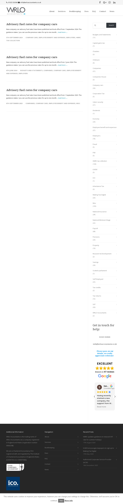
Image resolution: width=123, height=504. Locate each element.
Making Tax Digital (99, 195)
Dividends (96, 110)
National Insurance (100, 212)
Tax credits (97, 287)
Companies (48, 70)
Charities (96, 51)
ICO (94, 178)
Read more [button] (101, 407)
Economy (96, 119)
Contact (102, 11)
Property (96, 245)
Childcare (96, 60)
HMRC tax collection (100, 161)
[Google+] (104, 2)
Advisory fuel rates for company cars (31, 24)
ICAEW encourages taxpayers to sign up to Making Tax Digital (98, 449)
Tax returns (97, 296)
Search (111, 25)
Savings (95, 262)
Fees (86, 11)
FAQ (94, 11)
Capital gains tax (99, 43)
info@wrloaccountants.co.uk (30, 2)
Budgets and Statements (31, 70)
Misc (78, 103)
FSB (94, 153)
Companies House (99, 77)
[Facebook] (100, 2)
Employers (70, 37)
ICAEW (95, 169)
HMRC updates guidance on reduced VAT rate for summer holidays (98, 438)
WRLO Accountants (99, 313)
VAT (94, 304)
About (51, 11)
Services (62, 11)
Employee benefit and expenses (52, 37)
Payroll (95, 228)
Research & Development (102, 254)
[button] (115, 396)
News (112, 11)
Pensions (96, 237)
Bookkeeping (75, 11)
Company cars (32, 37)
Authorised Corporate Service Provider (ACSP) (97, 461)
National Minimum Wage (101, 220)
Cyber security (98, 102)
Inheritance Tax (98, 186)
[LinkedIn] (114, 2)
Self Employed (98, 279)
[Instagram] (109, 2)
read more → (63, 32)
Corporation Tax (99, 93)
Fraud (95, 144)
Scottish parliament (100, 270)
